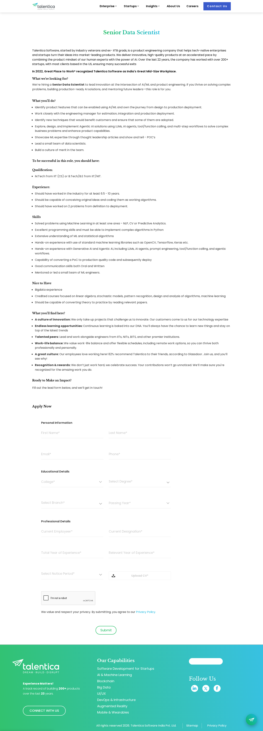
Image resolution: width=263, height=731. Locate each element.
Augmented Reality (112, 706)
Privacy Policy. (146, 612)
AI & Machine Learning (114, 675)
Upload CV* (139, 576)
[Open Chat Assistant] (251, 719)
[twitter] (205, 688)
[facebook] (217, 688)
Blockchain (105, 681)
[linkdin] (194, 688)
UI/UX (101, 693)
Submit (106, 630)
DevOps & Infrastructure (116, 700)
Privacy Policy (217, 725)
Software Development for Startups (125, 668)
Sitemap (192, 725)
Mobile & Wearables (113, 712)
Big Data (104, 687)
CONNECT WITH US (44, 710)
